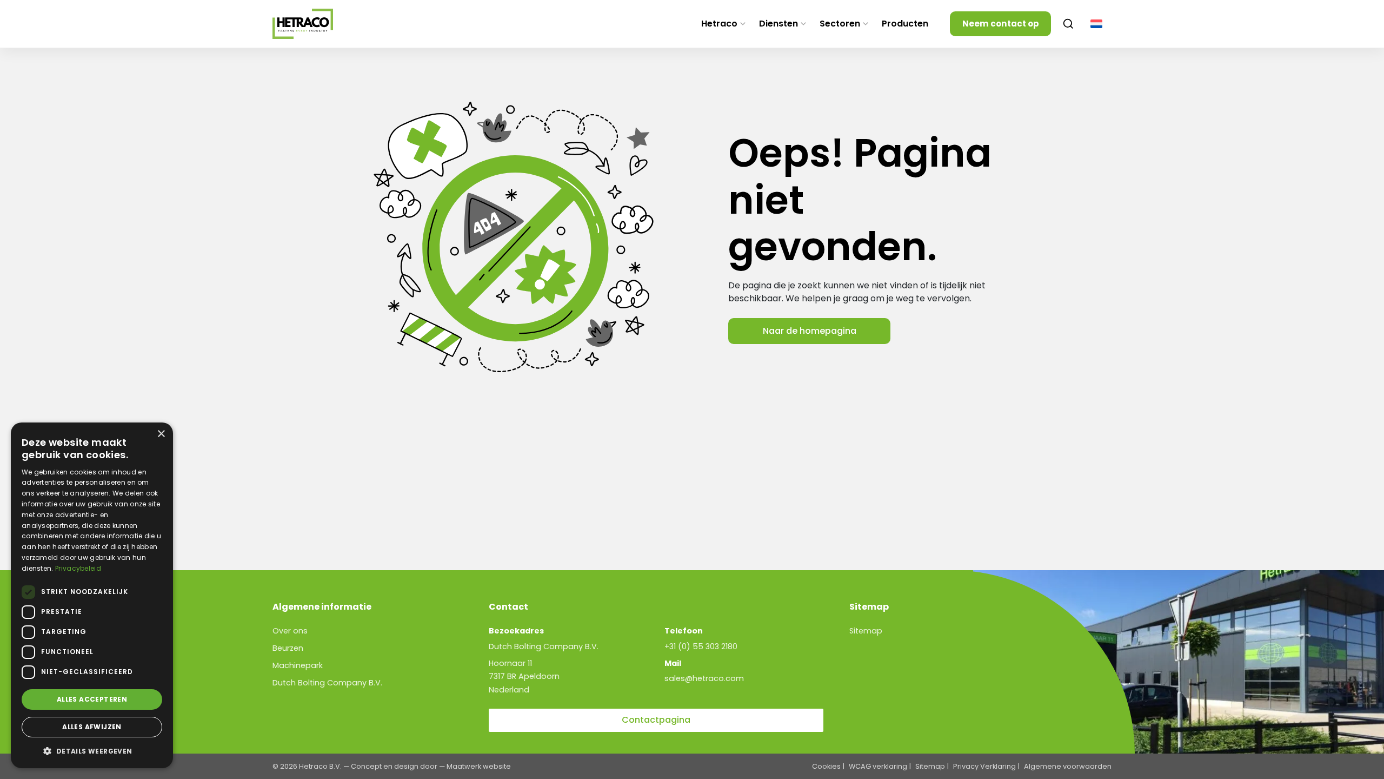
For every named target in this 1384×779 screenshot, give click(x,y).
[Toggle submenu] (742, 23)
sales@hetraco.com (704, 678)
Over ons (290, 630)
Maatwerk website (479, 766)
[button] (92, 750)
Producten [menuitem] (905, 23)
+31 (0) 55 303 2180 (700, 646)
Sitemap (865, 630)
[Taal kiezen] (1096, 24)
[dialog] (92, 595)
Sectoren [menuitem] (840, 23)
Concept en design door (394, 766)
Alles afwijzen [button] (92, 726)
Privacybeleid (78, 568)
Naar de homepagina (809, 331)
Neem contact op (1000, 23)
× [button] (161, 434)
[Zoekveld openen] (1068, 24)
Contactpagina (656, 720)
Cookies (826, 766)
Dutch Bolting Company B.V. (327, 682)
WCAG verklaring (878, 766)
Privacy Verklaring (984, 766)
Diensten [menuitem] (778, 23)
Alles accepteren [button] (92, 699)
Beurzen (287, 648)
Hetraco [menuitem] (719, 23)
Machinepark (297, 665)
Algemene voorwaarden (1068, 766)
